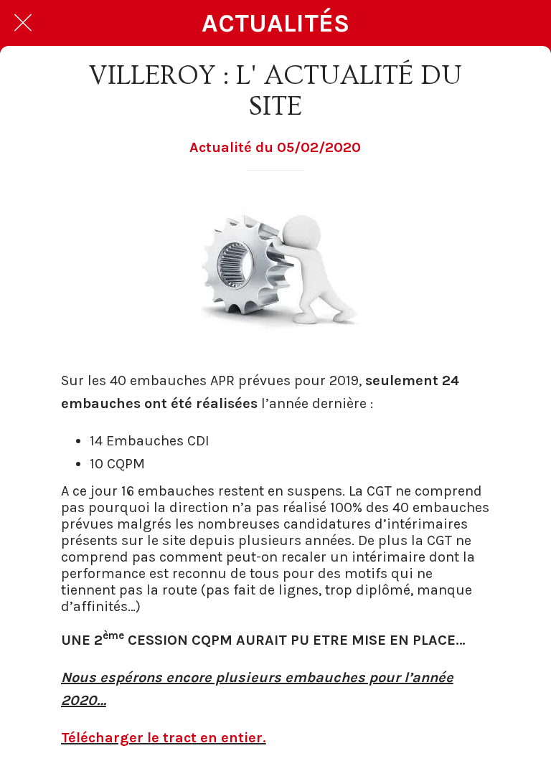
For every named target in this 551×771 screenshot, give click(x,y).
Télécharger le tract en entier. (163, 737)
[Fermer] (23, 23)
